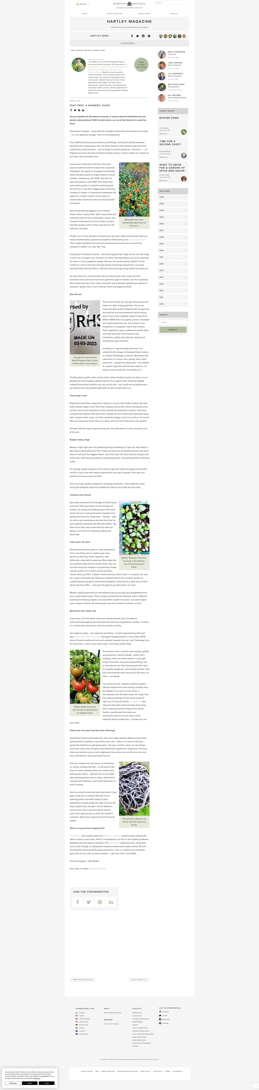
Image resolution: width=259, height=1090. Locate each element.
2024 (161, 210)
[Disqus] (109, 943)
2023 (161, 217)
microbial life (135, 701)
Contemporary (137, 1022)
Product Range (144, 13)
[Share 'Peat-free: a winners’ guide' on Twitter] (75, 110)
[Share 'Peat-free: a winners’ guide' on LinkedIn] (83, 110)
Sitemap (167, 1071)
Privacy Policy (146, 1071)
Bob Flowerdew (176, 52)
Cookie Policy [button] (45, 1076)
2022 (161, 224)
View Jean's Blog (173, 68)
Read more (163, 134)
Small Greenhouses (139, 1037)
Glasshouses (137, 1016)
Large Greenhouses (139, 1040)
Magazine (174, 13)
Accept (47, 1083)
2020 (161, 237)
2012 (161, 291)
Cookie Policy (157, 1071)
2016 (161, 264)
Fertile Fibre (75, 836)
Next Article (139, 980)
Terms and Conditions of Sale (127, 1071)
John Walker (164, 128)
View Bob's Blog (173, 57)
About (84, 13)
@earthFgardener (98, 869)
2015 (161, 271)
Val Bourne (174, 95)
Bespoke (135, 1025)
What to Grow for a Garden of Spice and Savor (172, 167)
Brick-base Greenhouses (140, 1031)
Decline (30, 1083)
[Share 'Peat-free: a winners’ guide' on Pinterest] (79, 110)
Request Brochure (114, 13)
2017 (161, 257)
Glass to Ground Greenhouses (143, 1034)
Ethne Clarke (164, 175)
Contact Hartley (87, 1071)
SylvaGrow (114, 843)
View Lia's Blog (173, 79)
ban (143, 149)
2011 (161, 297)
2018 (161, 251)
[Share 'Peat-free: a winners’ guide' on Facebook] (71, 110)
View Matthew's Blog (175, 90)
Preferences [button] (37, 1078)
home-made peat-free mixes (87, 637)
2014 (161, 277)
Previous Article (82, 980)
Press (97, 1071)
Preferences (13, 1083)
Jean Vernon (175, 63)
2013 (161, 284)
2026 (161, 197)
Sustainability (178, 1071)
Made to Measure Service (112, 1013)
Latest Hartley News (111, 1024)
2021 (161, 230)
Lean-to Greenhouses (140, 1028)
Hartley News (99, 36)
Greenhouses (137, 1013)
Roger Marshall (165, 151)
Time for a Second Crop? (170, 143)
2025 (161, 204)
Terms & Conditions (108, 1071)
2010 (161, 304)
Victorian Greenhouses (140, 1019)
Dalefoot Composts (112, 836)
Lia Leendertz (175, 74)
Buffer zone (169, 117)
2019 (161, 244)
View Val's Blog (173, 101)
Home (73, 50)
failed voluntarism (136, 239)
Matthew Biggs (176, 84)
